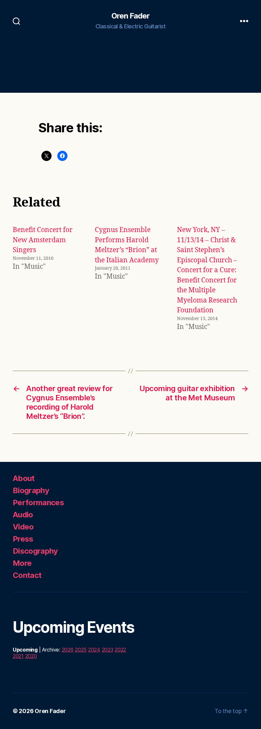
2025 (81, 649)
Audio (23, 514)
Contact (27, 575)
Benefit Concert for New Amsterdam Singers (43, 240)
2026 (68, 649)
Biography (31, 490)
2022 (120, 649)
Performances (38, 502)
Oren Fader (130, 16)
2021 (18, 656)
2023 (107, 649)
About (24, 478)
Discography (35, 551)
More (22, 563)
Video (23, 526)
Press (23, 538)
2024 (94, 649)
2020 (31, 656)
